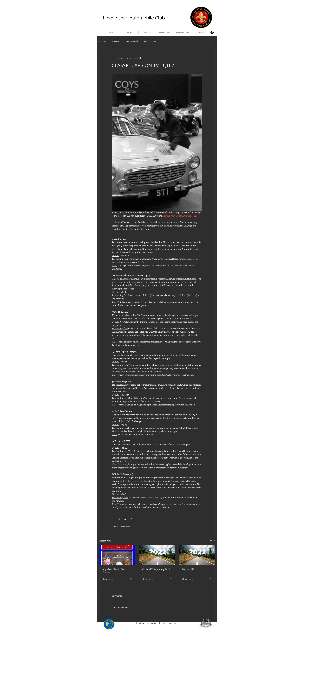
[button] (211, 41)
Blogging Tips (116, 41)
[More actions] (200, 58)
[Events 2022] (197, 555)
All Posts (102, 41)
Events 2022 (188, 569)
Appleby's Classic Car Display (113, 571)
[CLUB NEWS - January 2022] (157, 555)
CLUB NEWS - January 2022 (156, 569)
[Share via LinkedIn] (125, 519)
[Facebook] (212, 32)
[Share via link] (131, 519)
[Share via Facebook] (113, 519)
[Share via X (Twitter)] (119, 519)
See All (212, 540)
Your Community (149, 41)
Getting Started (132, 41)
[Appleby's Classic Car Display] (117, 555)
